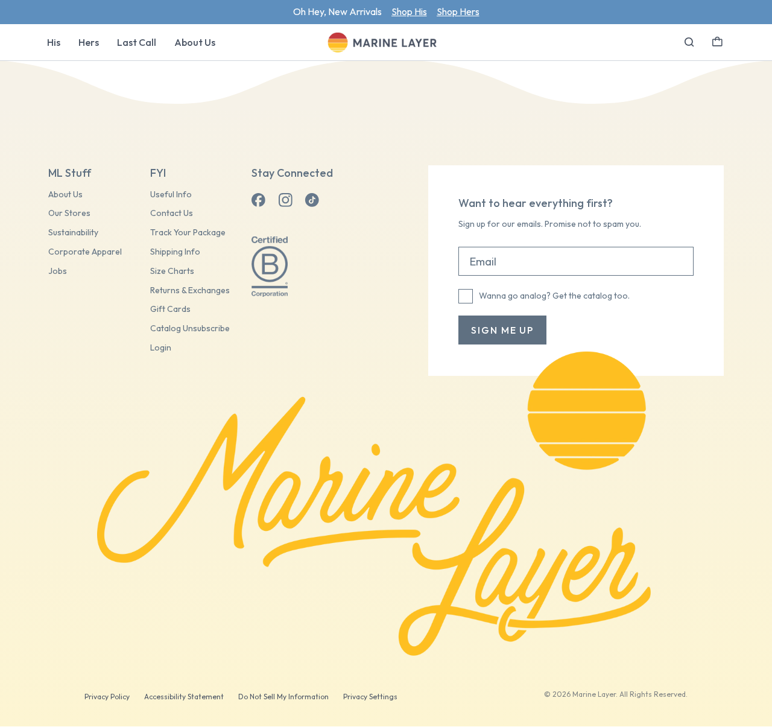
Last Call (136, 42)
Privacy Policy (107, 696)
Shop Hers (458, 11)
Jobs (57, 271)
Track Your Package (188, 232)
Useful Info (171, 194)
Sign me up (502, 330)
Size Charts (172, 271)
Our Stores (69, 213)
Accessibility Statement (184, 696)
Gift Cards (170, 309)
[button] (717, 40)
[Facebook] (259, 200)
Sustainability (73, 232)
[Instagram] (285, 200)
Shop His (409, 11)
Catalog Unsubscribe (190, 328)
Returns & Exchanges (190, 290)
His (53, 42)
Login (160, 348)
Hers (88, 42)
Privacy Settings (370, 696)
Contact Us (171, 213)
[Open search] (689, 42)
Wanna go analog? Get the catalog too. (554, 295)
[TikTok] (312, 200)
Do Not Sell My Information (283, 696)
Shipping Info (175, 252)
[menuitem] (53, 42)
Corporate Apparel (85, 252)
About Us (194, 42)
